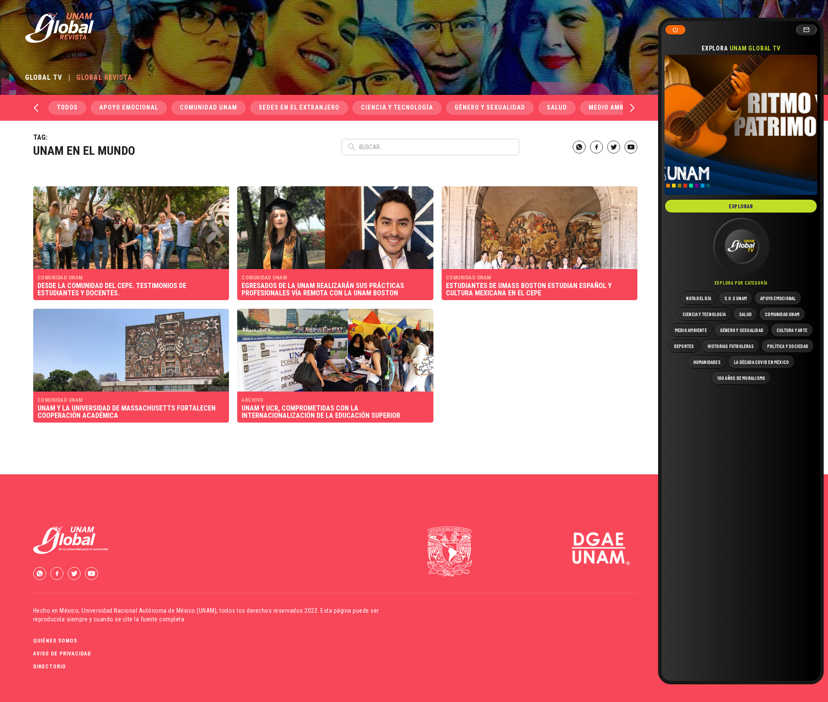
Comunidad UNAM (208, 107)
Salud (557, 107)
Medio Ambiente (615, 107)
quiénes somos (55, 641)
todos (67, 107)
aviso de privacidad (62, 654)
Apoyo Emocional (128, 107)
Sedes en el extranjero (299, 107)
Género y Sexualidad (490, 107)
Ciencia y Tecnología (397, 107)
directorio (49, 667)
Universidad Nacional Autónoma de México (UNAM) (149, 610)
